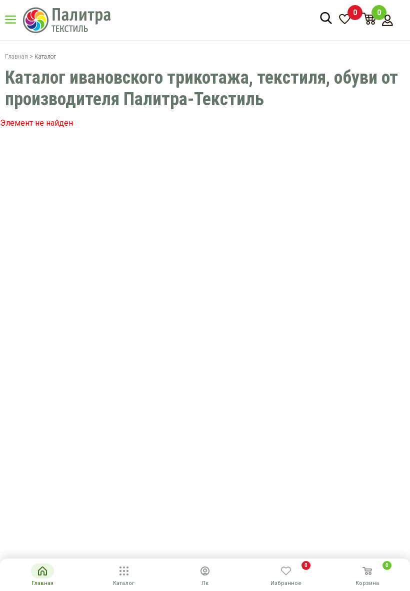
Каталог (17, 19)
